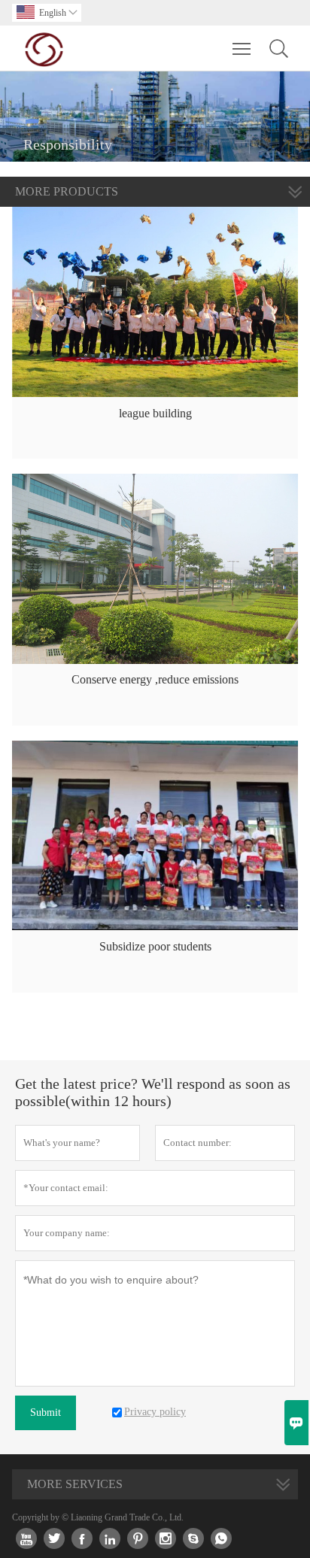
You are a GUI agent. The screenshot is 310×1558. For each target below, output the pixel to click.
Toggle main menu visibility (242, 48)
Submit (45, 1412)
